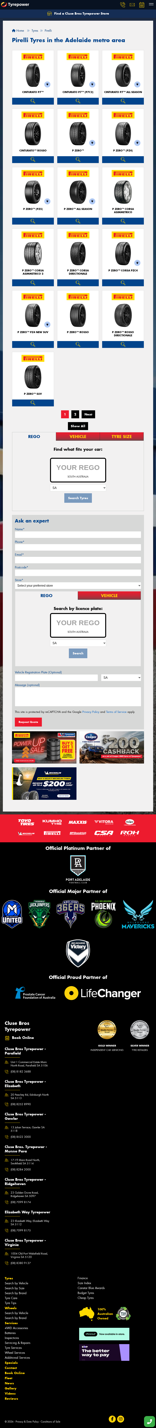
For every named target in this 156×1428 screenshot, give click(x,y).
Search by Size (14, 1288)
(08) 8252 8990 (21, 1104)
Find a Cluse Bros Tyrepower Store (81, 13)
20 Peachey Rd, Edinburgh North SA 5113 (30, 1096)
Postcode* (21, 567)
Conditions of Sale (50, 1421)
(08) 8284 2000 (21, 1169)
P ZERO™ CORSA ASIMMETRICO (123, 210)
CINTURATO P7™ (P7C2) (78, 92)
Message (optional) (27, 685)
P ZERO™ (78, 150)
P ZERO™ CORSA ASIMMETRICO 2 (33, 272)
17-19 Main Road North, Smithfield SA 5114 (25, 1161)
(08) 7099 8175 (21, 1230)
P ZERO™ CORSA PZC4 (123, 270)
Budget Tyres (86, 1293)
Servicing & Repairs (17, 1343)
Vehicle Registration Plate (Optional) (38, 672)
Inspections (12, 1338)
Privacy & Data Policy (27, 1421)
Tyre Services (13, 1348)
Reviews (11, 1398)
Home (19, 31)
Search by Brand (15, 1293)
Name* (20, 529)
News (9, 1383)
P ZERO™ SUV (33, 394)
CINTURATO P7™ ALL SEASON (123, 92)
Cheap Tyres (86, 1298)
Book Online (15, 1373)
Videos (10, 1393)
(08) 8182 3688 (21, 1071)
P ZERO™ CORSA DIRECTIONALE (78, 272)
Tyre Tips (10, 1303)
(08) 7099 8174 (21, 1202)
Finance (83, 1278)
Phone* (19, 542)
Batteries (10, 1333)
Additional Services (17, 1358)
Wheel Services (15, 1353)
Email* (19, 555)
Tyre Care (11, 1298)
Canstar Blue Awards (91, 1288)
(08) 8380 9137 (21, 1263)
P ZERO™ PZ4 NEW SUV (33, 332)
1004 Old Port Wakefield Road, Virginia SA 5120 (29, 1255)
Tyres (9, 1278)
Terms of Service (116, 712)
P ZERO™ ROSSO (78, 332)
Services (11, 1323)
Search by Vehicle (16, 1283)
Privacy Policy (90, 712)
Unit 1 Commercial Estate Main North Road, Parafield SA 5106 (29, 1063)
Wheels (11, 1308)
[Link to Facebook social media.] (112, 1419)
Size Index (84, 1283)
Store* (19, 580)
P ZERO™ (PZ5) (33, 209)
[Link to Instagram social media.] (120, 1419)
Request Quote (28, 722)
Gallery (10, 1388)
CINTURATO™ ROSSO (33, 150)
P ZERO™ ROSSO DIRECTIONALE (123, 334)
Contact (11, 1368)
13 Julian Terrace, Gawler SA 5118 (28, 1129)
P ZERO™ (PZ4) (123, 150)
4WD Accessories (16, 1328)
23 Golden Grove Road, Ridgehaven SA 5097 (25, 1194)
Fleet (8, 1378)
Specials (11, 1363)
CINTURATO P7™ (33, 92)
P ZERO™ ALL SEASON (78, 209)
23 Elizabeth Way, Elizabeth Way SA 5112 (30, 1222)
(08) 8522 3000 (21, 1137)
